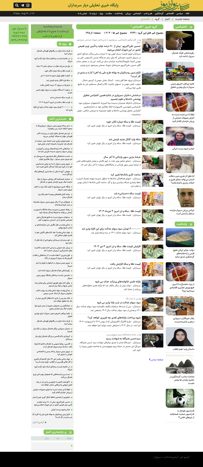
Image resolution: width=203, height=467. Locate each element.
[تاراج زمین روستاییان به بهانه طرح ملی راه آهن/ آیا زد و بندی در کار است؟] (152, 84)
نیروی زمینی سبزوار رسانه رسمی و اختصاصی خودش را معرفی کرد (54, 353)
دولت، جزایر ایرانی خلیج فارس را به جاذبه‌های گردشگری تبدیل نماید (183, 253)
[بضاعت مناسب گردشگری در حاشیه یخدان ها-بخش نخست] (180, 373)
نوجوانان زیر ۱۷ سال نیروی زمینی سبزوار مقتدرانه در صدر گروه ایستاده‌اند (52, 203)
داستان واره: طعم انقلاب (183, 349)
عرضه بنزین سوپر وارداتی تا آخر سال (122, 157)
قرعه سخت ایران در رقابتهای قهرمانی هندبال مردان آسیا (54, 52)
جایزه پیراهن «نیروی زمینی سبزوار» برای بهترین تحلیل (182, 85)
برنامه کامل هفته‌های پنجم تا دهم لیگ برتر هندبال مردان (55, 196)
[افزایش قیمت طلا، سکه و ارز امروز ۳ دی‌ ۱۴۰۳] (152, 258)
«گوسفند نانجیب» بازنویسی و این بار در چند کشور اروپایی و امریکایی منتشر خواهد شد (54, 383)
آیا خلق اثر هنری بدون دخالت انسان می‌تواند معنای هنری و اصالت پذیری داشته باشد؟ (181, 179)
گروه (157, 19)
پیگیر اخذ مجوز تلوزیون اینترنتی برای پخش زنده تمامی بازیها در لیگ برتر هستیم (53, 284)
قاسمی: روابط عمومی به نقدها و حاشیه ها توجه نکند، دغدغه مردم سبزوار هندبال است (53, 345)
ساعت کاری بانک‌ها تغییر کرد (126, 175)
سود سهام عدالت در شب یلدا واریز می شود (119, 302)
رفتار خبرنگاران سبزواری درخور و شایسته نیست (183, 320)
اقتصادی (170, 13)
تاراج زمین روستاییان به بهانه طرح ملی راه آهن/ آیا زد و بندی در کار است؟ (109, 74)
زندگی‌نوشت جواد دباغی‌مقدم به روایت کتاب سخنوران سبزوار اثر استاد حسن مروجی (54, 292)
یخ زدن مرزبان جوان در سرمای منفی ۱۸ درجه (53, 66)
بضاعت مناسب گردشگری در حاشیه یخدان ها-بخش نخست (182, 380)
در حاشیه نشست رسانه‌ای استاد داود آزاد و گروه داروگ (53, 60)
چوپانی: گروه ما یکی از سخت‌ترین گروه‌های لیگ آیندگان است (53, 173)
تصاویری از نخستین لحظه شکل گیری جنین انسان (51, 397)
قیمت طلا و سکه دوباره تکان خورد (123, 122)
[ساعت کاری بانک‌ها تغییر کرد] (152, 186)
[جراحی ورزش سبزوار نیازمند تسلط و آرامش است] (180, 206)
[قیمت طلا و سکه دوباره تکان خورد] (152, 133)
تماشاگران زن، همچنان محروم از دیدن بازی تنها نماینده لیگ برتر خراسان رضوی (53, 307)
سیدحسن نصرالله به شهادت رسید (123, 339)
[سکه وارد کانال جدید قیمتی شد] (152, 151)
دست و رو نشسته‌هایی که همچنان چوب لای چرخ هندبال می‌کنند (52, 376)
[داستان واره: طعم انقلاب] (180, 345)
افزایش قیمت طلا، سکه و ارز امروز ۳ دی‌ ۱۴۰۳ (117, 246)
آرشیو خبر (185, 457)
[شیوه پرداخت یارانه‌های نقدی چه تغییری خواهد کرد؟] (152, 329)
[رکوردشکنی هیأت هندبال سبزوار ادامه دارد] (180, 49)
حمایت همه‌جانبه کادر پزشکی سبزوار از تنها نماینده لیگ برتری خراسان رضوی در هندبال (54, 180)
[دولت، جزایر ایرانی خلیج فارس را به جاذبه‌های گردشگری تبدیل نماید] (180, 246)
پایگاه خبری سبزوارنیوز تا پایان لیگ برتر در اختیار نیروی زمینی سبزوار (53, 188)
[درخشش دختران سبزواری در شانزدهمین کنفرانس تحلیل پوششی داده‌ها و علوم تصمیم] (152, 107)
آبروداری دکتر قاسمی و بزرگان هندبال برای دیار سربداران (53, 338)
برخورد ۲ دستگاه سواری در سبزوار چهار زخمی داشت (54, 91)
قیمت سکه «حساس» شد (127, 193)
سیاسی (179, 13)
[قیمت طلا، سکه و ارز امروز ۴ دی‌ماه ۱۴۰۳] (152, 222)
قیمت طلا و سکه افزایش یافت (125, 264)
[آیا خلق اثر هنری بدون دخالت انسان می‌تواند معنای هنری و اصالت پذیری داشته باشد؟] (180, 172)
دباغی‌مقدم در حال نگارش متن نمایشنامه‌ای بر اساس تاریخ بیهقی (53, 226)
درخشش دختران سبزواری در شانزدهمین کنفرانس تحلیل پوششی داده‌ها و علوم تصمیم (112, 97)
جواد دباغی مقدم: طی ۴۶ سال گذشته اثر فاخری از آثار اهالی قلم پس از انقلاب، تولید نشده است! (53, 360)
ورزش (128, 13)
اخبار (167, 19)
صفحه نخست (182, 19)
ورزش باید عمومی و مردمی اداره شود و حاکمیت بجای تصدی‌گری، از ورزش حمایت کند (53, 249)
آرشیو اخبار (38, 422)
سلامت (108, 13)
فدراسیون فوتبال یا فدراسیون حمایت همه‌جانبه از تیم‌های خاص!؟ (182, 414)
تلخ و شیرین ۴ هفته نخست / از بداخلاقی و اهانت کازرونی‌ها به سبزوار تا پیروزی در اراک (52, 257)
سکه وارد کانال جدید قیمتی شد (125, 139)
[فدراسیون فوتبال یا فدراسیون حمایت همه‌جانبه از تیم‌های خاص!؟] (180, 407)
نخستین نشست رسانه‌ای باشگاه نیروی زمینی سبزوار (54, 277)
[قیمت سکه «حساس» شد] (152, 205)
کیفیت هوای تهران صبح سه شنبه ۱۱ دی (55, 75)
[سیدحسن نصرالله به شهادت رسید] (152, 347)
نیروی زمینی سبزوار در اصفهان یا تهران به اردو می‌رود (54, 264)
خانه (187, 13)
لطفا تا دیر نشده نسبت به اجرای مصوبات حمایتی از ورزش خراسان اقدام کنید (183, 118)
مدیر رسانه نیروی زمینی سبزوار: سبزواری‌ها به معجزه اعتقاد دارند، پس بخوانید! (54, 127)
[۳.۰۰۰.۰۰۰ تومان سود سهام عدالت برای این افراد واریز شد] (152, 240)
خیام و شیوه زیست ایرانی (183, 149)
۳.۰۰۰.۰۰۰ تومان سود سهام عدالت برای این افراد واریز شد (111, 229)
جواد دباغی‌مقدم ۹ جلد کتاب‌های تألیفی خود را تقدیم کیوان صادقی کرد (53, 234)
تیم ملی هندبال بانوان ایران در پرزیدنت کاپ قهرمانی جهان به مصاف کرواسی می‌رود (54, 135)
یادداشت (118, 13)
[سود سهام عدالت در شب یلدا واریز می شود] (152, 311)
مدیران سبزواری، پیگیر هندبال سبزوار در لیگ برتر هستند (52, 330)
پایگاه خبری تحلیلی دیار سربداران (93, 5)
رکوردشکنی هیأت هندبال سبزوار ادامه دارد (183, 54)
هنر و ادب (147, 13)
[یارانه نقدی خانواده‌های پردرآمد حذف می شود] (152, 293)
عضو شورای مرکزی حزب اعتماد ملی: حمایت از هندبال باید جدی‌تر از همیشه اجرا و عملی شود (53, 142)
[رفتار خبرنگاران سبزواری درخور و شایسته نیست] (180, 315)
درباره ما (93, 13)
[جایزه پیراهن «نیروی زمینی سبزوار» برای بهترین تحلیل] (180, 80)
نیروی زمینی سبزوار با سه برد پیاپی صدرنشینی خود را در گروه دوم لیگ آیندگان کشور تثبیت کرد (54, 165)
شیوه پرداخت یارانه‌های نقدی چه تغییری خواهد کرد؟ (114, 318)
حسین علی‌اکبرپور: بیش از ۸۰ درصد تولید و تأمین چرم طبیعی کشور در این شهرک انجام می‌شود (109, 48)
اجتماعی (137, 13)
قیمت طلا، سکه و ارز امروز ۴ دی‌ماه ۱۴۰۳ (120, 211)
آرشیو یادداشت (170, 457)
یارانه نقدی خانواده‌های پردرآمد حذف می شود (118, 282)
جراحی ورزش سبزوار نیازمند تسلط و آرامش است (182, 212)
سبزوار (157, 457)
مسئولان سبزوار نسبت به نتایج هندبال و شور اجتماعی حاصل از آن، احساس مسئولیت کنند (54, 219)
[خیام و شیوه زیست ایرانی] (180, 145)
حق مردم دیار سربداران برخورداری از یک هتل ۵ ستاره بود (53, 241)
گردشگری (159, 13)
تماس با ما (82, 13)
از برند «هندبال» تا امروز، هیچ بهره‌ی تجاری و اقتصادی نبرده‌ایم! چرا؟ (182, 287)
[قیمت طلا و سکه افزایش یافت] (152, 275)
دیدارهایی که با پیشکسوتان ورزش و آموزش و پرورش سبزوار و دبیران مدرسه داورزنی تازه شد (54, 150)
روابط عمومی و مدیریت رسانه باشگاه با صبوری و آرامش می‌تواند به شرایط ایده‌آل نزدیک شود (53, 211)
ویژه (101, 13)
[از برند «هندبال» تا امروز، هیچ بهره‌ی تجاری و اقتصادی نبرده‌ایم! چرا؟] (180, 280)
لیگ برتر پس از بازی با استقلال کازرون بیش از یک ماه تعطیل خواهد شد (53, 300)
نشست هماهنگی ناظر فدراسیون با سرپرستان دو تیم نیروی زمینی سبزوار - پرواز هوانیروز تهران (53, 158)
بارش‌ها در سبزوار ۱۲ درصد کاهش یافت (55, 85)
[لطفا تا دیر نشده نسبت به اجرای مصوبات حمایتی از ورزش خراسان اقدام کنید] (180, 111)
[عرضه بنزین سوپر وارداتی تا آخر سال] (152, 168)
